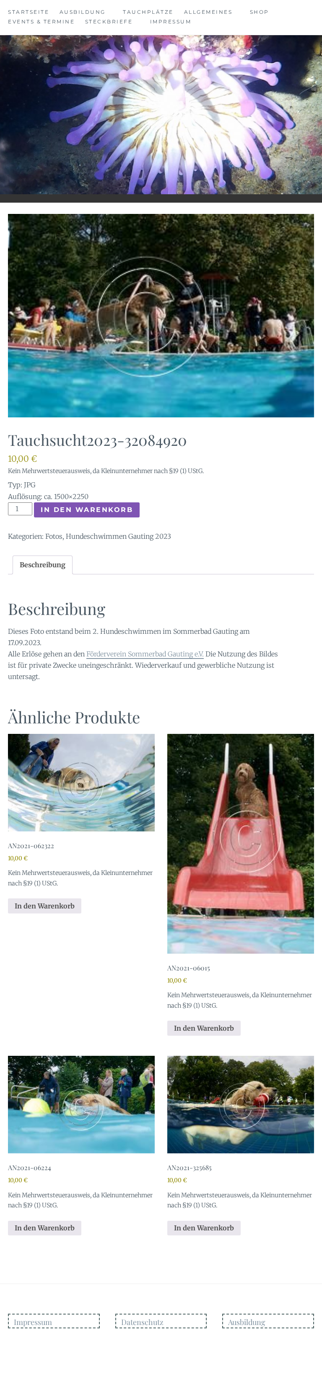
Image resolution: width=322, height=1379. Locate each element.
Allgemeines (208, 12)
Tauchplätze (148, 12)
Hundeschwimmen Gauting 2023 (118, 536)
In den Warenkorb (87, 510)
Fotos (53, 536)
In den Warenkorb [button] (45, 906)
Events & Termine (41, 21)
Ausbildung (83, 12)
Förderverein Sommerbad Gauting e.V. (145, 654)
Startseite (28, 12)
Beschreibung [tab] (42, 565)
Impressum (171, 21)
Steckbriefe (109, 21)
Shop (259, 12)
